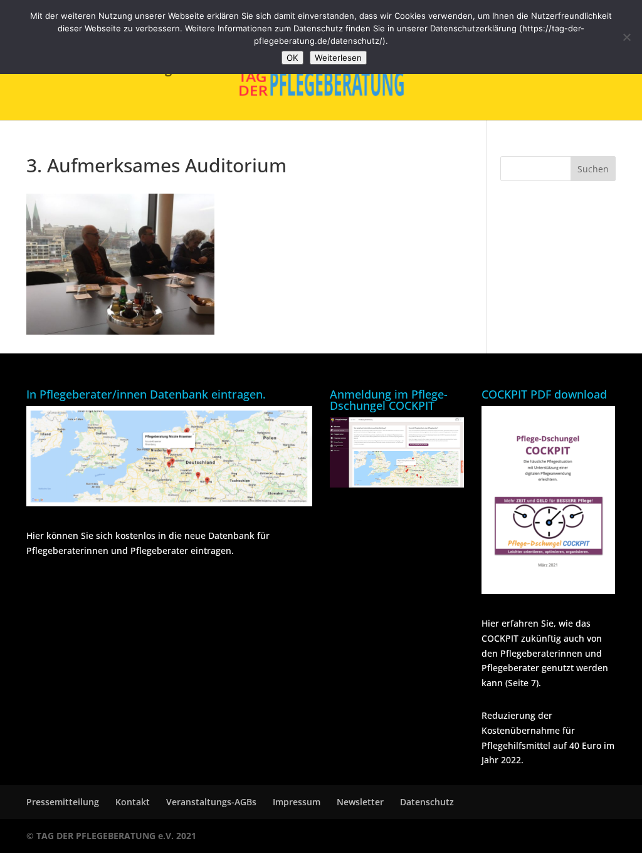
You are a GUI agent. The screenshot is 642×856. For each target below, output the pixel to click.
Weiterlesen (338, 58)
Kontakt (132, 802)
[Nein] (626, 37)
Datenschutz (427, 802)
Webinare (457, 71)
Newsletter (360, 802)
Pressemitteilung (62, 802)
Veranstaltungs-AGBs (211, 802)
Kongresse (174, 71)
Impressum (296, 802)
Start (105, 71)
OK (292, 58)
